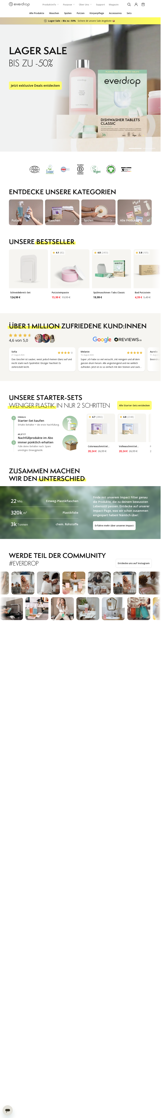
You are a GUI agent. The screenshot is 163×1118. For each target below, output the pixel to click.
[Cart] (143, 4)
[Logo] (19, 4)
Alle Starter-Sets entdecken (134, 405)
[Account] (136, 4)
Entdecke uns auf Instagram (134, 563)
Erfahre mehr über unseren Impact (114, 525)
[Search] (129, 4)
